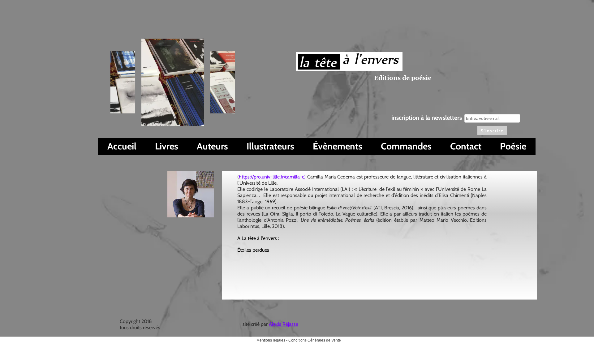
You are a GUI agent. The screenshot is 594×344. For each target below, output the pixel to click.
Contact (465, 146)
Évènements (337, 146)
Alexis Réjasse (283, 324)
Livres (166, 146)
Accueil (121, 146)
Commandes (406, 146)
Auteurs (212, 146)
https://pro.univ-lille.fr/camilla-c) (272, 177)
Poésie (513, 146)
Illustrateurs (270, 146)
